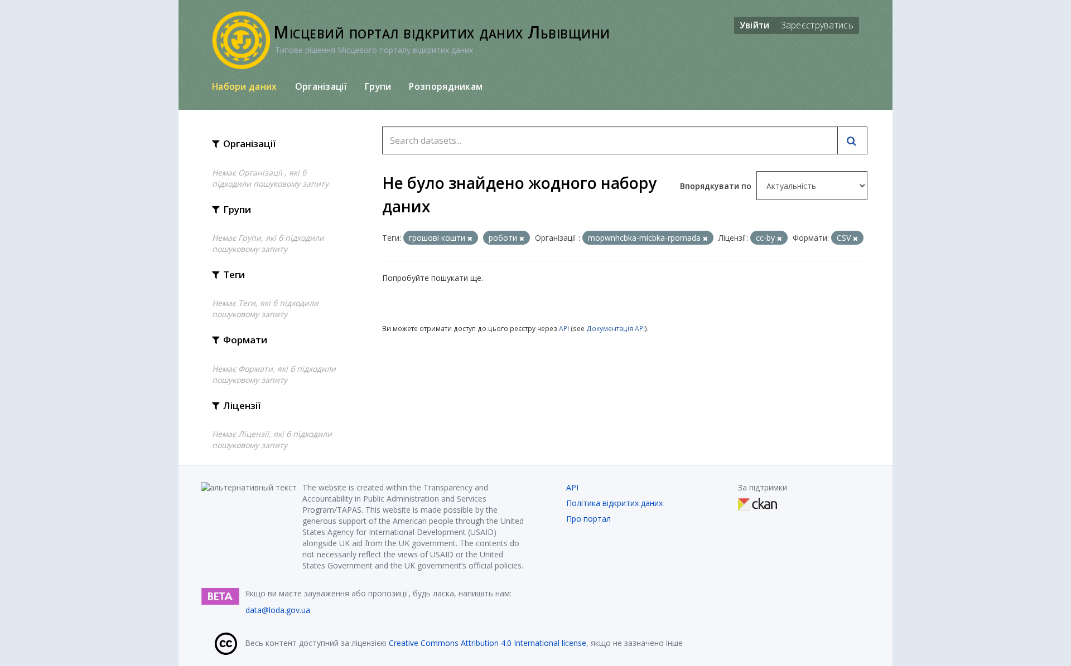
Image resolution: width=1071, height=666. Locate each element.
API (564, 328)
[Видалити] (469, 238)
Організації (321, 86)
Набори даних (244, 86)
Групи (378, 86)
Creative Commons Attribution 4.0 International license (487, 643)
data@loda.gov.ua (277, 610)
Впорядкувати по (717, 186)
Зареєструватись (817, 25)
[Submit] (852, 140)
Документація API (615, 328)
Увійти (755, 25)
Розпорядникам (446, 86)
